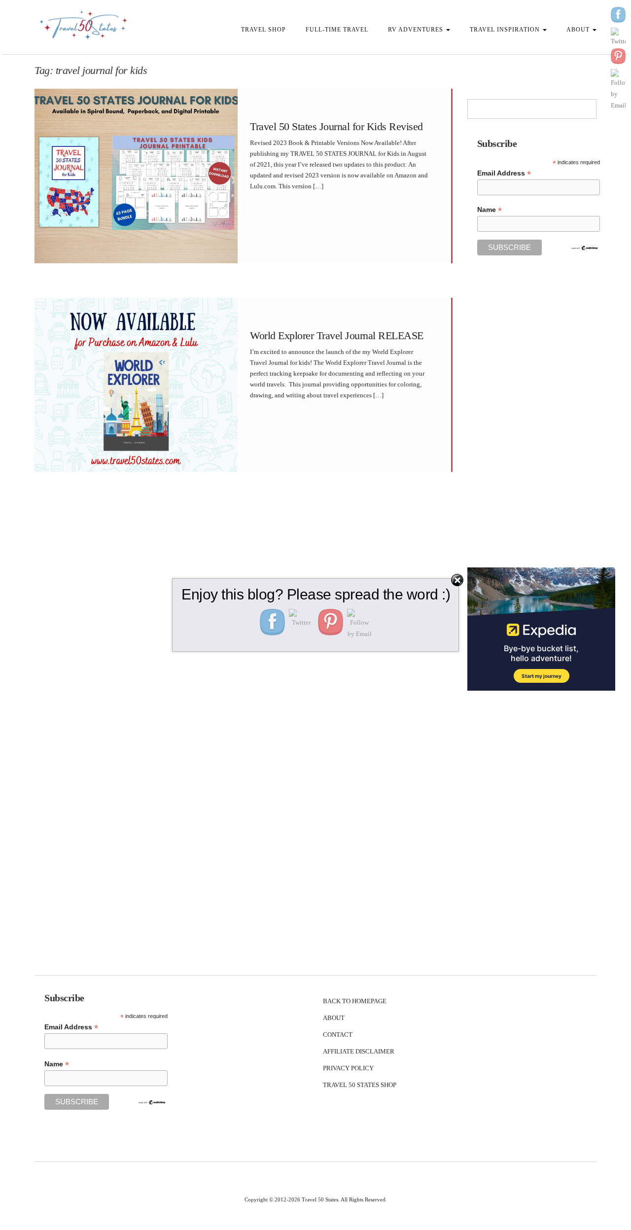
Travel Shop (263, 29)
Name (489, 209)
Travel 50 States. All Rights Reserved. (344, 1199)
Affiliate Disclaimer (358, 1051)
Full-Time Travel (337, 29)
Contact (337, 1034)
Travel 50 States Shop (359, 1085)
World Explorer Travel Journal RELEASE (336, 335)
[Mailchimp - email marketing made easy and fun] (584, 247)
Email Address (504, 173)
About (579, 29)
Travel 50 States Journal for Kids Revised (336, 126)
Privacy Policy (348, 1068)
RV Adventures (416, 29)
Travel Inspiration (506, 29)
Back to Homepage (354, 1001)
